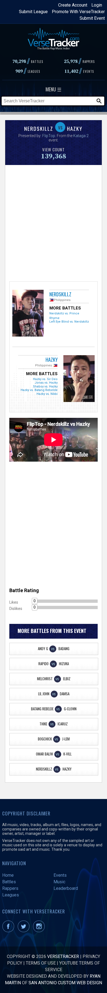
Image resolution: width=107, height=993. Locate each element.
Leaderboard (66, 888)
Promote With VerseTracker (78, 11)
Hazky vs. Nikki (47, 394)
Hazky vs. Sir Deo (45, 379)
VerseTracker (63, 956)
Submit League (33, 11)
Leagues (10, 895)
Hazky (52, 359)
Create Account (72, 5)
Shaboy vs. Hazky (45, 386)
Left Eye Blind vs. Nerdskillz (69, 321)
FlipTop (48, 136)
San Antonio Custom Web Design (65, 982)
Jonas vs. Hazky (46, 382)
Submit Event (92, 18)
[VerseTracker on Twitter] (25, 930)
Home (8, 875)
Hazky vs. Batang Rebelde (39, 390)
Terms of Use (41, 963)
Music (59, 881)
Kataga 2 (81, 136)
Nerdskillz (60, 294)
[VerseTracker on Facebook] (9, 930)
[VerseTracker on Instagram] (40, 930)
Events (60, 875)
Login (96, 5)
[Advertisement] (53, 222)
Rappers (10, 888)
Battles (9, 881)
